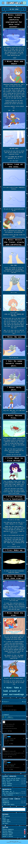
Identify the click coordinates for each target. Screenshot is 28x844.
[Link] (14, 710)
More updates (8, 785)
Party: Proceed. (7, 783)
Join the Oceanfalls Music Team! (12, 793)
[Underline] (6, 710)
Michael (11, 740)
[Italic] (4, 710)
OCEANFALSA (6, 802)
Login (24, 701)
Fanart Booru (6, 821)
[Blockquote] (12, 710)
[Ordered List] (9, 710)
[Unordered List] (11, 710)
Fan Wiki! (5, 823)
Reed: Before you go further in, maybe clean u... (12, 778)
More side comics (9, 804)
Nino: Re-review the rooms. (11, 780)
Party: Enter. (7, 782)
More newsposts (8, 795)
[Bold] (3, 710)
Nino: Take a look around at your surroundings (13, 691)
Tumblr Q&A (6, 820)
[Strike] (8, 710)
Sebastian (12, 765)
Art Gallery (6, 816)
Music (4, 818)
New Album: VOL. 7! (8, 791)
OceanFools (6, 801)
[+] (15, 709)
